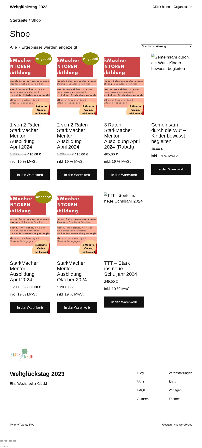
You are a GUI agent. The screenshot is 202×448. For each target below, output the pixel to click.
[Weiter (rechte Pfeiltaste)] (5, 446)
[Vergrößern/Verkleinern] (1, 440)
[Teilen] (10, 440)
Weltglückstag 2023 (28, 7)
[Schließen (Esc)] (14, 440)
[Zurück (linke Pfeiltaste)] (1, 446)
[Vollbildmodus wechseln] (5, 440)
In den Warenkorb (30, 175)
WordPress (185, 424)
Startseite (19, 20)
